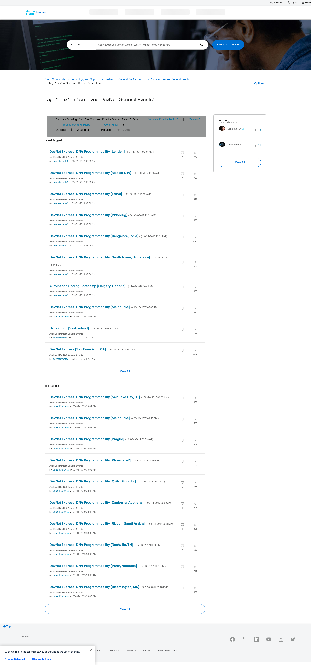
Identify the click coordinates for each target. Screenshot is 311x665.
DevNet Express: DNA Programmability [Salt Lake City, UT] (109, 397)
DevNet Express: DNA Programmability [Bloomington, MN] (108, 587)
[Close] (91, 649)
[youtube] (268, 639)
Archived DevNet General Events (170, 79)
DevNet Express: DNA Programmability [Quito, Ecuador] (107, 481)
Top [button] (8, 626)
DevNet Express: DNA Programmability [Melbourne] (103, 307)
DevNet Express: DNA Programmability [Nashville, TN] (105, 545)
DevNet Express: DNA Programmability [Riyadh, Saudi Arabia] (111, 523)
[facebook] (232, 639)
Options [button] (259, 83)
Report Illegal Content (167, 651)
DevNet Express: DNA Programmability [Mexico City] (104, 173)
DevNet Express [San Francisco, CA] (92, 349)
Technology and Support (85, 79)
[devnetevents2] (232, 147)
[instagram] (281, 639)
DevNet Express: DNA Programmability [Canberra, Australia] (110, 502)
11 (259, 145)
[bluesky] (292, 639)
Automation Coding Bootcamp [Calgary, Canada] (101, 286)
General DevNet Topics (132, 79)
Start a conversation (228, 45)
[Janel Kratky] (232, 131)
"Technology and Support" (77, 125)
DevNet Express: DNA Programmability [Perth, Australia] (107, 566)
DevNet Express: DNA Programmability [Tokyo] (100, 194)
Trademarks (131, 651)
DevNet (109, 79)
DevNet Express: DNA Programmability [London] (101, 151)
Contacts (24, 637)
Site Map (146, 651)
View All (125, 371)
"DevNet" (194, 119)
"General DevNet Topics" (163, 119)
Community (111, 125)
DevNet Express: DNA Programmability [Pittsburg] (102, 215)
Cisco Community (55, 79)
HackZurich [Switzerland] (83, 328)
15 (259, 130)
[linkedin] (256, 639)
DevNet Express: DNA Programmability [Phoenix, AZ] (104, 460)
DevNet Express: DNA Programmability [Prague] (101, 439)
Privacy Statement (15, 659)
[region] (47, 655)
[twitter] (244, 639)
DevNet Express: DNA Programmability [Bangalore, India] (108, 236)
